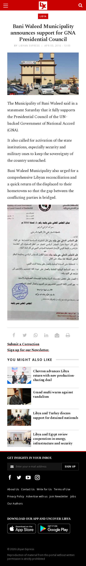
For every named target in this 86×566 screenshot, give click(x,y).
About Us (13, 489)
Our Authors (15, 503)
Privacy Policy (15, 496)
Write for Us (44, 489)
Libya (43, 16)
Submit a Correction (23, 344)
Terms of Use (62, 489)
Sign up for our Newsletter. (28, 350)
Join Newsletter (58, 496)
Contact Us (28, 489)
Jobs (73, 496)
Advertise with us (36, 496)
